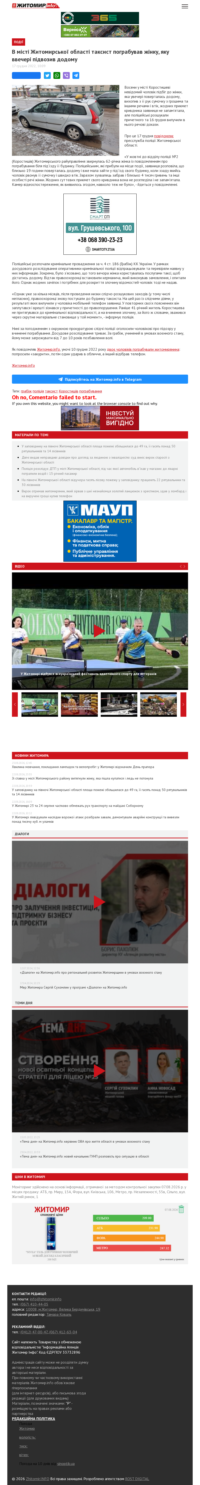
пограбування (90, 391)
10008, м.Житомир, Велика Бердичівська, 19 (63, 1309)
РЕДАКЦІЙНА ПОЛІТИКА (33, 1418)
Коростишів (68, 391)
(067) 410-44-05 (34, 1304)
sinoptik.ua (66, 1463)
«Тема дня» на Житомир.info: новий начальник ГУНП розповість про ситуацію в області (84, 1156)
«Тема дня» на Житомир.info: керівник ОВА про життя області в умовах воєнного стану (85, 1141)
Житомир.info (48, 349)
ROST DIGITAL (137, 1478)
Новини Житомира (32, 755)
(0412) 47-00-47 (34, 1331)
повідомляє (164, 135)
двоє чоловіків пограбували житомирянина (143, 349)
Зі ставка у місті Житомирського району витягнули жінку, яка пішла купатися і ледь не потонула (82, 778)
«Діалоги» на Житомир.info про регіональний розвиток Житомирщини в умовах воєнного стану (91, 972)
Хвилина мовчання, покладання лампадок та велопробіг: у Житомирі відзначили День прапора (83, 767)
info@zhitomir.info (45, 1298)
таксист (51, 391)
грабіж (26, 391)
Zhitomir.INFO (37, 1478)
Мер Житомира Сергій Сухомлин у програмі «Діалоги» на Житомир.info (73, 987)
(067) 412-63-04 (63, 1331)
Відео (20, 566)
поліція (38, 391)
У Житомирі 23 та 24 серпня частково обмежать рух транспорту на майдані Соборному (77, 805)
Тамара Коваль (58, 1314)
